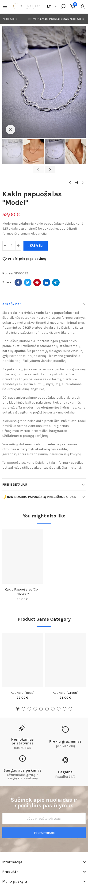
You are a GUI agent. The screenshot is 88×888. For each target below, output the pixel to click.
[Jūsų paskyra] (83, 6)
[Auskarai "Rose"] (22, 660)
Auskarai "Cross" (65, 693)
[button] (7, 82)
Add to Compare (31, 537)
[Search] (63, 6)
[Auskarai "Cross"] (65, 660)
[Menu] (5, 6)
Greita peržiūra (31, 556)
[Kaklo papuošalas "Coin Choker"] (22, 556)
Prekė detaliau (14, 485)
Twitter (27, 282)
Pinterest (37, 282)
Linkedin (46, 282)
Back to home (76, 182)
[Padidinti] (10, 129)
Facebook (18, 282)
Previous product (70, 182)
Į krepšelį (35, 245)
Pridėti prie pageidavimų (27, 259)
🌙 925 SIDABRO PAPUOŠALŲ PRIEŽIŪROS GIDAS (39, 497)
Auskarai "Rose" (22, 693)
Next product (82, 182)
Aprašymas (12, 304)
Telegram (56, 282)
